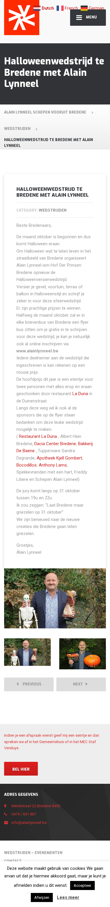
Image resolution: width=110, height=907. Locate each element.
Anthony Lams (53, 465)
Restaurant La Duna (38, 436)
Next (79, 684)
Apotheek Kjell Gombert (59, 458)
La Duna (80, 393)
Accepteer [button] (82, 885)
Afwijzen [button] (41, 897)
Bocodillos (26, 465)
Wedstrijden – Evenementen (33, 853)
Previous (30, 684)
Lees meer (68, 897)
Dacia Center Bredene (55, 443)
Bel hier (21, 769)
